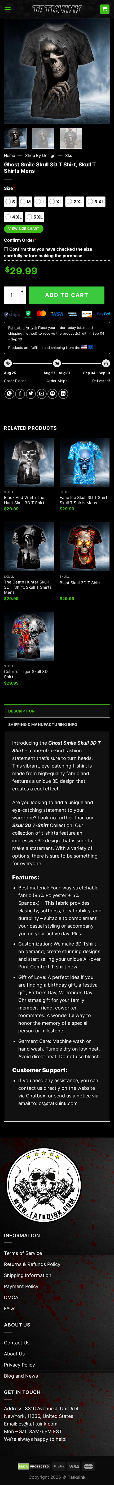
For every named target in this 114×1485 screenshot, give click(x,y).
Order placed (15, 381)
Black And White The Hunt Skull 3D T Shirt (24, 500)
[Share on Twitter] (31, 394)
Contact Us (16, 1342)
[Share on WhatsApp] (9, 394)
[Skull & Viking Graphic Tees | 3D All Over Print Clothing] (57, 9)
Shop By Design (40, 155)
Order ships (57, 381)
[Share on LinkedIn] (63, 394)
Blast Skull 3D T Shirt (80, 582)
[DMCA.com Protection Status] (34, 1466)
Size (9, 188)
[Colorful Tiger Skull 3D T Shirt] (29, 636)
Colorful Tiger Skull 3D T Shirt (27, 674)
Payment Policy (21, 1286)
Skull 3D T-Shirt (30, 825)
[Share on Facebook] (20, 394)
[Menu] (7, 9)
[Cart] (104, 9)
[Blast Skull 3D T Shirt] (84, 546)
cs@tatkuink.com (58, 1103)
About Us (14, 1354)
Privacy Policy (19, 1365)
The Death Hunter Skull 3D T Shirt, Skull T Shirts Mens (28, 587)
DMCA (11, 1297)
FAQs (9, 1308)
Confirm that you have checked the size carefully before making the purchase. (48, 252)
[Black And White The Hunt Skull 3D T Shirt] (29, 462)
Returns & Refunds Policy (32, 1264)
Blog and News (21, 1376)
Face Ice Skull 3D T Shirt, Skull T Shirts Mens (84, 500)
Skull (69, 155)
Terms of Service (23, 1253)
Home (9, 155)
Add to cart (67, 295)
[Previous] (12, 71)
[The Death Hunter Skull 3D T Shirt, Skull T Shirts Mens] (29, 546)
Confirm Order (20, 240)
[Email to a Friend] (42, 394)
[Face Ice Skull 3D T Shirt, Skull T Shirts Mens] (84, 462)
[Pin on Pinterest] (52, 394)
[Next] (101, 71)
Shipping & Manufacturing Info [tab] (42, 724)
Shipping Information (27, 1275)
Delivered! (101, 381)
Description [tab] (21, 711)
